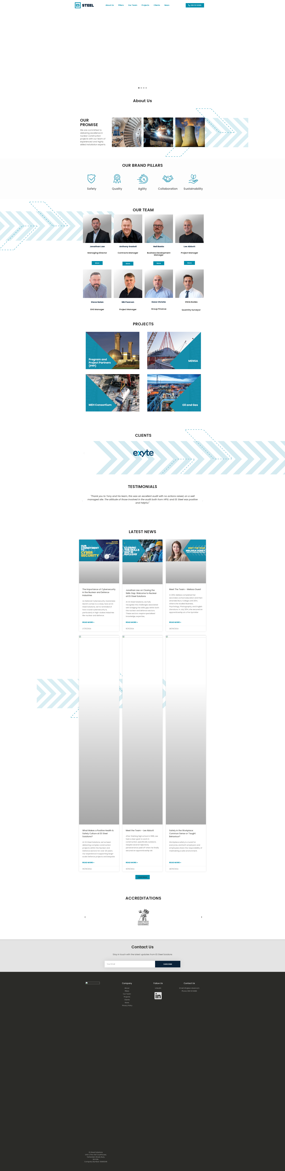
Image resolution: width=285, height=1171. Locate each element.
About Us (110, 5)
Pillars (121, 5)
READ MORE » (88, 622)
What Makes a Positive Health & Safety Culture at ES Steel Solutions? (98, 833)
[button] (84, 453)
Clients (157, 5)
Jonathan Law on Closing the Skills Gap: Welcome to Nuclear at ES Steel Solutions (141, 593)
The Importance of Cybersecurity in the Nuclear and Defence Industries (98, 592)
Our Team (132, 5)
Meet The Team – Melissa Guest (185, 589)
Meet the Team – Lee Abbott (140, 830)
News (166, 5)
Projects (145, 5)
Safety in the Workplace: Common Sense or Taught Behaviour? (182, 833)
